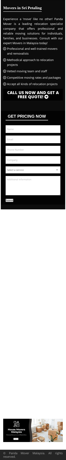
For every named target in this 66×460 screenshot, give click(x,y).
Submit (9, 200)
